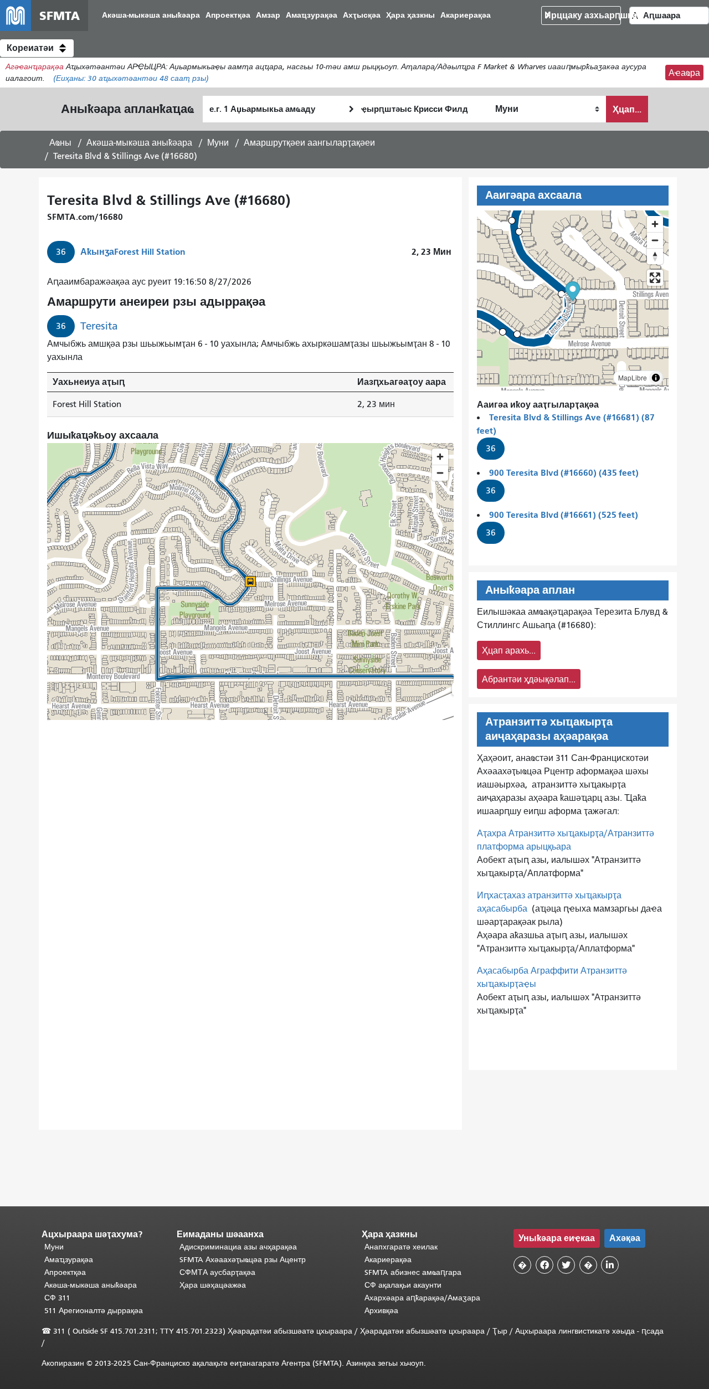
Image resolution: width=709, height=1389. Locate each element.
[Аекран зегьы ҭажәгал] (655, 278)
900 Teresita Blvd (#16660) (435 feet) (564, 472)
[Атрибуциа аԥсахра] (655, 377)
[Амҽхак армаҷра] (655, 240)
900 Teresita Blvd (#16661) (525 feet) (563, 515)
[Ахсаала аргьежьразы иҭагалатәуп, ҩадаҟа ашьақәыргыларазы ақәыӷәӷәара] (655, 256)
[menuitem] (151, 16)
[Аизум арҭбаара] (655, 224)
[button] (37, 48)
